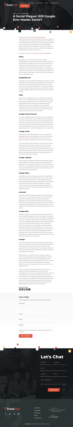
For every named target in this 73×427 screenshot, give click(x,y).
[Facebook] (25, 289)
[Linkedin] (22, 289)
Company (43, 374)
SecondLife (22, 136)
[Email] (27, 289)
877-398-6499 (54, 417)
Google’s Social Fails (40, 53)
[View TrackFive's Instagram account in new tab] (10, 414)
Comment (22, 303)
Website (21, 325)
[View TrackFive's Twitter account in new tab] (18, 414)
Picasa (26, 139)
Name (21, 314)
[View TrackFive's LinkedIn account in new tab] (14, 414)
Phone (56, 374)
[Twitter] (20, 289)
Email (21, 319)
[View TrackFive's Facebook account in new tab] (5, 414)
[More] (29, 289)
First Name (43, 362)
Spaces (26, 39)
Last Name (57, 362)
